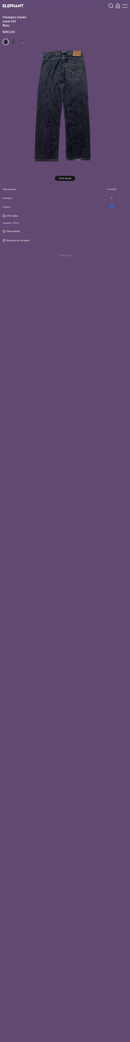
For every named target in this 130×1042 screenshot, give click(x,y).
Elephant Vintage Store (13, 6)
